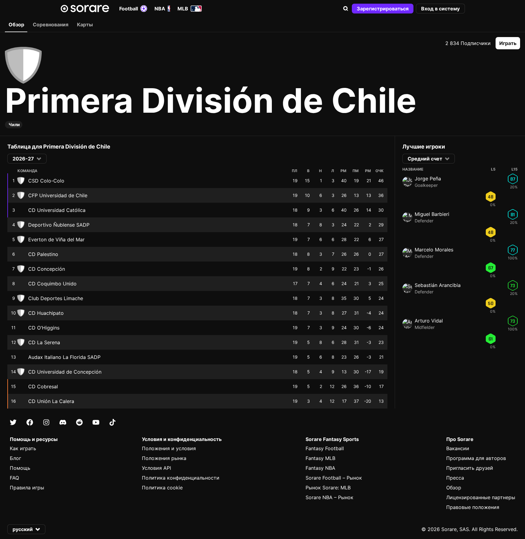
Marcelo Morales (434, 250)
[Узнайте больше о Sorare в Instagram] (46, 422)
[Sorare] (84, 8)
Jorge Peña (428, 178)
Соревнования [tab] (50, 24)
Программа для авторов (476, 458)
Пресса (455, 478)
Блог (15, 458)
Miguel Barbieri (432, 214)
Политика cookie (162, 487)
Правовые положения (472, 507)
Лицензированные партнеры (480, 497)
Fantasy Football (325, 448)
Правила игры (27, 487)
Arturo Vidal (429, 321)
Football (128, 9)
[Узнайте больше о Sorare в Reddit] (79, 422)
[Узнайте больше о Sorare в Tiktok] (112, 422)
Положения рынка (164, 458)
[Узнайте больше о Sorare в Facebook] (30, 422)
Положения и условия (169, 448)
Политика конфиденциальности (180, 478)
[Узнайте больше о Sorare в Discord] (63, 422)
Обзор (453, 487)
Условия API (156, 468)
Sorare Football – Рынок (334, 478)
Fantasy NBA (320, 468)
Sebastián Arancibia (438, 285)
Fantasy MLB (320, 458)
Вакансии (457, 448)
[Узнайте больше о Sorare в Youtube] (96, 422)
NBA (159, 9)
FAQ (14, 478)
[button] (346, 8)
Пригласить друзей (469, 468)
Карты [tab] (85, 24)
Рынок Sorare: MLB (328, 487)
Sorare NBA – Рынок (329, 497)
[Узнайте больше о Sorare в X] (13, 422)
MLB (182, 9)
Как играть (23, 448)
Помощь (20, 468)
